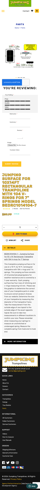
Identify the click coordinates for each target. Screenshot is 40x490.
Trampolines (6, 399)
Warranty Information (9, 453)
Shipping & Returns (9, 450)
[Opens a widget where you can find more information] (32, 486)
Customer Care (7, 456)
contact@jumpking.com (17, 371)
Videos (4, 434)
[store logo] (20, 3)
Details (11, 248)
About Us (5, 383)
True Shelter (6, 405)
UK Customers (7, 418)
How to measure (8, 437)
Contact (5, 389)
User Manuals (6, 440)
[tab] (20, 247)
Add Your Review (25, 208)
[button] (16, 77)
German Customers (9, 424)
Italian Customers (8, 421)
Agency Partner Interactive (11, 484)
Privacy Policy (16, 479)
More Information (16, 342)
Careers (5, 386)
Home (17, 28)
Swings (4, 402)
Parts (4, 408)
